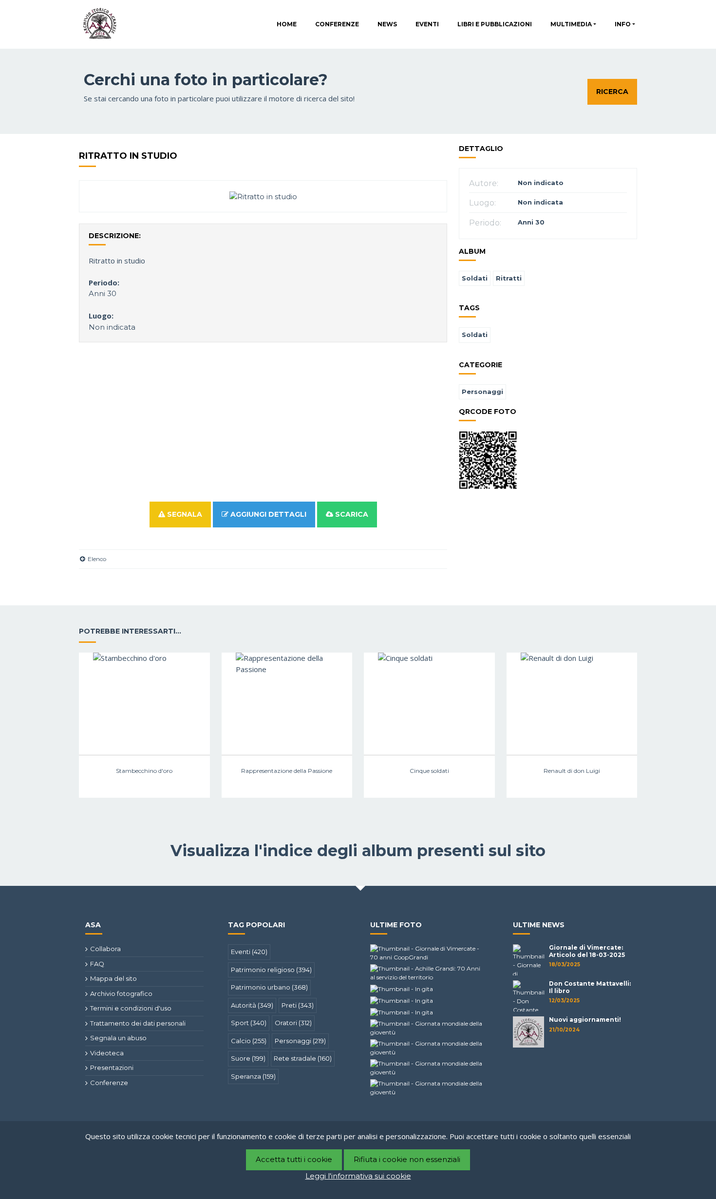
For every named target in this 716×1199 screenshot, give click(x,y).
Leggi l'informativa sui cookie (358, 1175)
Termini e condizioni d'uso (130, 1008)
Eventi (427, 24)
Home (287, 24)
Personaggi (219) (300, 1041)
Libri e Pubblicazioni (494, 24)
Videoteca (107, 1053)
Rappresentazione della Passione (286, 770)
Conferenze (337, 24)
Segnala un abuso (118, 1038)
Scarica (350, 514)
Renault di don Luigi (572, 770)
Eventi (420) (249, 951)
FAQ (97, 964)
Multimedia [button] (571, 24)
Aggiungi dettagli (267, 514)
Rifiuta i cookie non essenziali (407, 1159)
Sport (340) (248, 1023)
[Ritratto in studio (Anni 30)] (263, 196)
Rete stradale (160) (303, 1058)
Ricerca (612, 91)
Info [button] (623, 24)
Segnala (183, 514)
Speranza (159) (253, 1076)
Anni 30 (102, 293)
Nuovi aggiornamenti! (585, 1019)
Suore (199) (248, 1058)
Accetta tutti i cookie (294, 1159)
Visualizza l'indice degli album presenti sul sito (358, 850)
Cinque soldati (429, 770)
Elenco (96, 558)
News (387, 24)
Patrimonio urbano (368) (269, 987)
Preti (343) (298, 1005)
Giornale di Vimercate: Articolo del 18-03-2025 (587, 951)
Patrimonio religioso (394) (271, 970)
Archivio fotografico (121, 993)
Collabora (105, 949)
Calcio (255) (248, 1041)
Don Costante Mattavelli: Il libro (590, 987)
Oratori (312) (293, 1023)
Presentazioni (111, 1067)
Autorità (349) (252, 1005)
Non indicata (112, 327)
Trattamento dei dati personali (138, 1023)
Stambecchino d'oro (144, 770)
